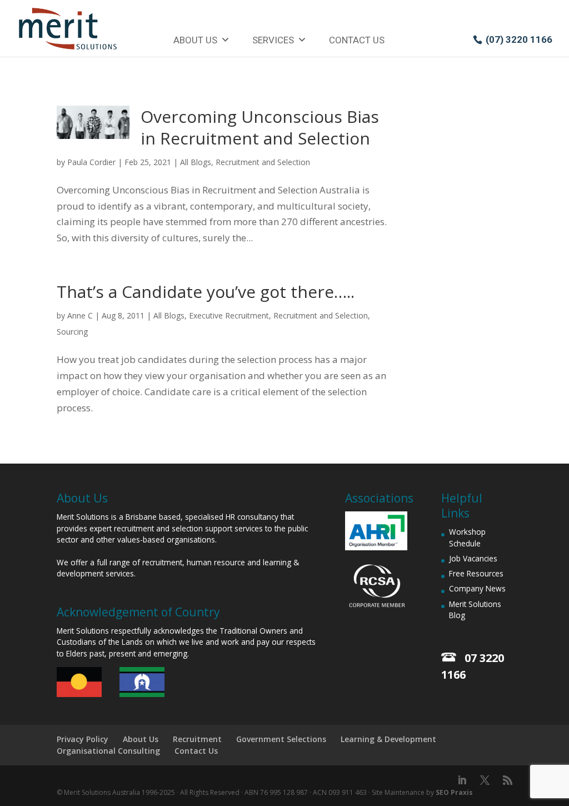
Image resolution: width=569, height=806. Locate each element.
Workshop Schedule (467, 537)
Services (273, 40)
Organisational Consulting (108, 750)
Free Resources (476, 573)
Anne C (80, 315)
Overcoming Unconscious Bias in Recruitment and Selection (260, 127)
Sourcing (72, 331)
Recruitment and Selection (263, 162)
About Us (195, 40)
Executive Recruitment (229, 315)
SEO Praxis (454, 792)
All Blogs (195, 162)
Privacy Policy (82, 739)
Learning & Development (388, 739)
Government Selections (281, 739)
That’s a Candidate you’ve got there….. (206, 291)
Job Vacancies (473, 558)
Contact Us (357, 40)
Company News (477, 588)
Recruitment (197, 739)
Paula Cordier (91, 162)
